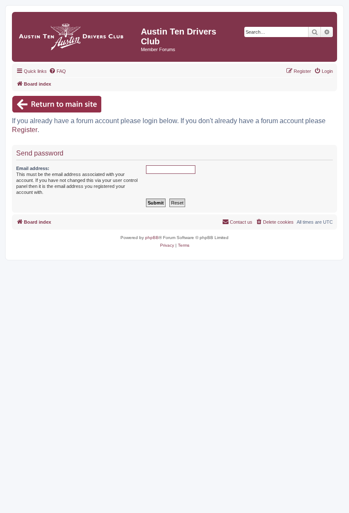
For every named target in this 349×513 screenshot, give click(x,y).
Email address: (32, 168)
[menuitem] (57, 71)
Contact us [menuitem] (241, 222)
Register (24, 129)
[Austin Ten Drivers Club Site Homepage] (77, 34)
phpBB (152, 237)
